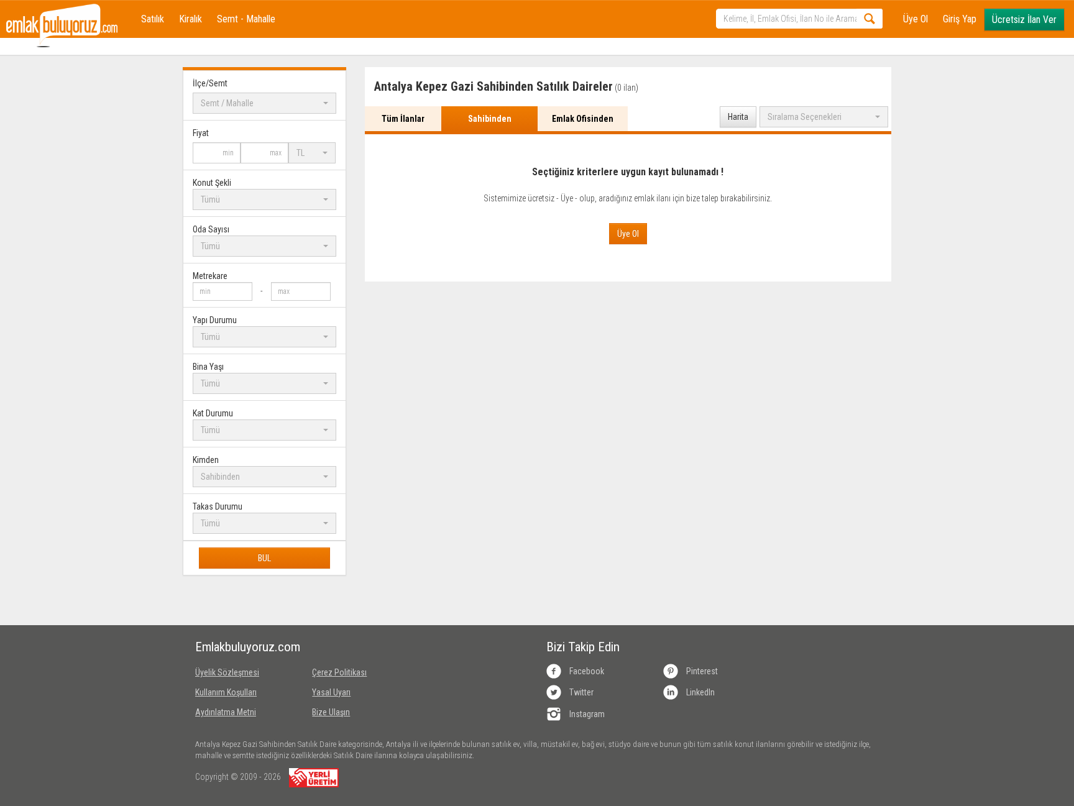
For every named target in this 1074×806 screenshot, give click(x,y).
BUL (264, 558)
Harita (738, 117)
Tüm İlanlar (403, 119)
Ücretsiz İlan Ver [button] (1024, 19)
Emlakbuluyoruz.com (244, 646)
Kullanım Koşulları (226, 692)
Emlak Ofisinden (582, 119)
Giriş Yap (959, 19)
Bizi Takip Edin (583, 646)
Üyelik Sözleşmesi (227, 672)
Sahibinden (490, 119)
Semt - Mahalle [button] (246, 19)
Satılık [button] (152, 19)
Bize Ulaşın (331, 712)
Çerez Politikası (339, 672)
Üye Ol (915, 19)
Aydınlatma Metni (225, 712)
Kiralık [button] (190, 19)
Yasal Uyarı (331, 692)
